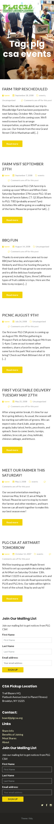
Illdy (31, 818)
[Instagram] (51, 805)
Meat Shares (9, 738)
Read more (12, 143)
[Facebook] (46, 805)
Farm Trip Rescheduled (25, 89)
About (5, 742)
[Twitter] (42, 805)
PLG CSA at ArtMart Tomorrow (21, 545)
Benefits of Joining (12, 734)
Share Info (8, 730)
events (42, 95)
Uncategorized (8, 100)
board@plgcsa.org (12, 717)
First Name (8, 634)
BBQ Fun (10, 240)
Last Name (8, 646)
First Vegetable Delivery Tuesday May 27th (26, 392)
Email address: (10, 657)
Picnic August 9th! (20, 315)
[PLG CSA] (18, 8)
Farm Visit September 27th (22, 166)
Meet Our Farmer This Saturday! (23, 472)
